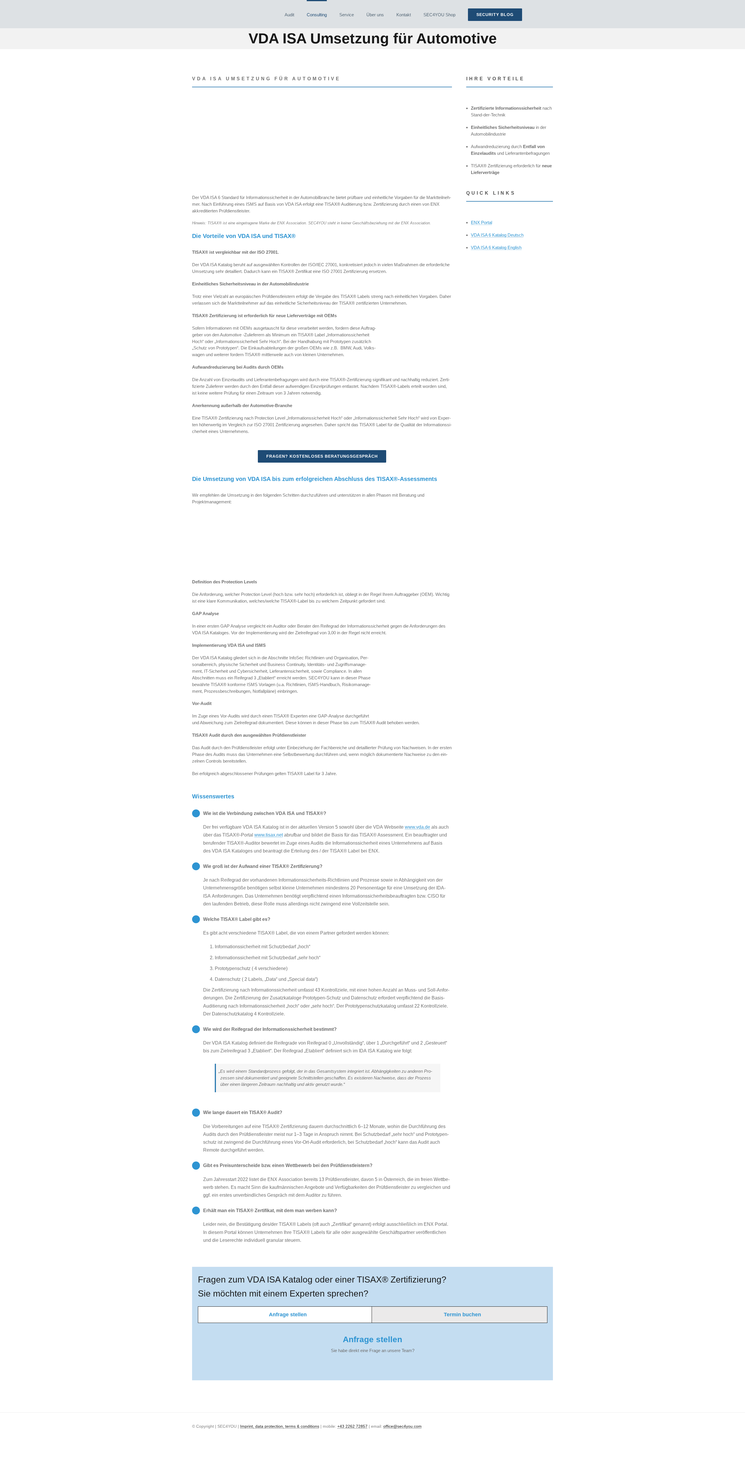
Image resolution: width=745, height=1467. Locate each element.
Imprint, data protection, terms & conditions (279, 1426)
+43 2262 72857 (352, 1426)
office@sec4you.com (402, 1426)
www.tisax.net (268, 834)
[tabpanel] (372, 1347)
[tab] (285, 1314)
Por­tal (481, 222)
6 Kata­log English (496, 247)
